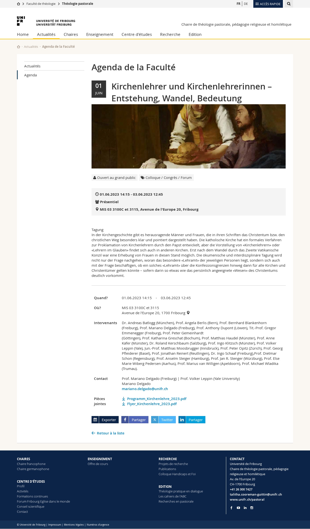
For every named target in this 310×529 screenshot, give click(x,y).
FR (238, 3)
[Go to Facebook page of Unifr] (231, 507)
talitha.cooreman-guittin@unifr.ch (256, 494)
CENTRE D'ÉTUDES (31, 481)
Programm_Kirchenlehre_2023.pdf (156, 398)
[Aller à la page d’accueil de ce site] (18, 46)
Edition (195, 34)
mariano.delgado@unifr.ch (145, 388)
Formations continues (32, 496)
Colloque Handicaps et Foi (177, 474)
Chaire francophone (31, 464)
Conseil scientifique (30, 506)
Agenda (30, 74)
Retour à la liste (110, 433)
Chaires (71, 34)
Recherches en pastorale (176, 501)
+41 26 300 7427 (241, 489)
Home (23, 34)
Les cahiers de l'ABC (172, 496)
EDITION (165, 486)
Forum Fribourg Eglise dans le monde (43, 501)
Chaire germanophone (33, 469)
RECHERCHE (168, 459)
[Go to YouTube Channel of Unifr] (238, 507)
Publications (167, 469)
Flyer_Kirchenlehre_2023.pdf (152, 403)
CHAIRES (23, 459)
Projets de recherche (173, 464)
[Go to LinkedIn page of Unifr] (245, 507)
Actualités (46, 34)
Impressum (54, 524)
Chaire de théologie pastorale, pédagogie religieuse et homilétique (236, 24)
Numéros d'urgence (98, 524)
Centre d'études (137, 34)
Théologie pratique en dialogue (181, 491)
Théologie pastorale (77, 3)
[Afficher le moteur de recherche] (289, 4)
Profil (20, 486)
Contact (22, 511)
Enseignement (99, 34)
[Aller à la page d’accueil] (18, 3)
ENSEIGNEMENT (100, 459)
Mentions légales (74, 524)
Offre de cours (98, 464)
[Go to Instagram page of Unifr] (251, 507)
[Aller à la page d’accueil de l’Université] (46, 21)
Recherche (170, 34)
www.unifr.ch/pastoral (247, 499)
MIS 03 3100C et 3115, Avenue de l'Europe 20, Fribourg (149, 209)
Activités (22, 491)
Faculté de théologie (40, 3)
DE (246, 3)
